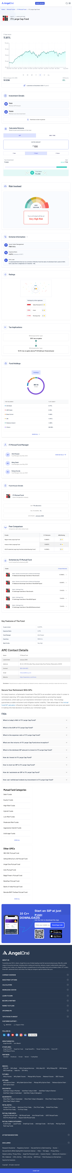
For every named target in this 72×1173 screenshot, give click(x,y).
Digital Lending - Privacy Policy (11, 1154)
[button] (36, 720)
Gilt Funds (51, 1124)
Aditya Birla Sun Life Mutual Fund (15, 859)
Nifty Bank (13, 1068)
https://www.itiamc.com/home (28, 677)
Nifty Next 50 (40, 1068)
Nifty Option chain (9, 1082)
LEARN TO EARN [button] (7, 996)
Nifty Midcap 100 (52, 1068)
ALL (49, 75)
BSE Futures (60, 1076)
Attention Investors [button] (10, 1135)
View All (17, 840)
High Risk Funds (9, 805)
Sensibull (5, 1056)
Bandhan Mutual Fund (11, 881)
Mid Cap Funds (60, 1124)
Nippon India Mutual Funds (26, 1117)
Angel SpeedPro (29, 1049)
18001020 (8, 1024)
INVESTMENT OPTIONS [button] (9, 980)
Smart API (54, 1049)
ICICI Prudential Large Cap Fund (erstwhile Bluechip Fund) (20, 549)
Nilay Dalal (15, 462)
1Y (36, 75)
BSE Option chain (8, 1084)
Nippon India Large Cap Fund (12, 539)
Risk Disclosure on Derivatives (51, 1157)
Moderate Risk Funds (11, 822)
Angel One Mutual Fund (11, 864)
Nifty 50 (5, 1068)
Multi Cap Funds (8, 1126)
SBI (7, 418)
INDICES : (5, 1066)
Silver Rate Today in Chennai (54, 1099)
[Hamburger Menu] (70, 3)
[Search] (67, 3)
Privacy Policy (55, 1151)
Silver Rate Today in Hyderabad (12, 1099)
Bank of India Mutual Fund (12, 887)
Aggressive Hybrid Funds (12, 828)
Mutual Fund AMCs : (9, 1113)
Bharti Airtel (9, 414)
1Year (14, 153)
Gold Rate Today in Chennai (47, 1091)
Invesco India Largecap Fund (12, 544)
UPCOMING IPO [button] (7, 1010)
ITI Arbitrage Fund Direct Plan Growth (22, 591)
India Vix (17, 1070)
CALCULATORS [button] (7, 985)
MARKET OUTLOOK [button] (8, 1006)
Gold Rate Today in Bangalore (33, 1093)
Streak (20, 1056)
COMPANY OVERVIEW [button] (9, 975)
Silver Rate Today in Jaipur (11, 1101)
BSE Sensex (63, 1068)
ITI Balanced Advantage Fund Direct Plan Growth (25, 575)
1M (23, 75)
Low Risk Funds (9, 817)
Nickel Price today (52, 1107)
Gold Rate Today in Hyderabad (12, 1093)
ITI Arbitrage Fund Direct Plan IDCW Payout (24, 599)
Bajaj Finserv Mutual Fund (12, 875)
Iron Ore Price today (9, 1109)
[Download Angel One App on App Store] (56, 936)
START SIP (36, 1171)
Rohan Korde (16, 471)
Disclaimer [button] (6, 1143)
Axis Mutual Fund (9, 870)
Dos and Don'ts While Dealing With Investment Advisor (19, 1151)
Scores (55, 1148)
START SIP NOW (40, 3)
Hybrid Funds (8, 811)
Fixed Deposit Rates (9, 1051)
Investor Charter (46, 1154)
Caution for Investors (8, 1160)
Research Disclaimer (8, 1148)
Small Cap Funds (28, 1124)
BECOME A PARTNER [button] (8, 1001)
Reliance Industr (11, 423)
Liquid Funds (17, 1124)
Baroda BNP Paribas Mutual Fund (15, 892)
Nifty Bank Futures (20, 1076)
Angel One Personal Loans (31, 1154)
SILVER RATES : (7, 1097)
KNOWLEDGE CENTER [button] (9, 990)
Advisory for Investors (59, 1154)
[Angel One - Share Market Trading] (7, 3)
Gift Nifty (25, 1070)
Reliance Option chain (59, 1082)
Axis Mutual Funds (38, 1115)
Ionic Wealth (17, 1043)
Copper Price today (9, 1107)
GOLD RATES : (6, 1088)
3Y (40, 75)
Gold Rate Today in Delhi (29, 1091)
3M (27, 75)
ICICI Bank (9, 406)
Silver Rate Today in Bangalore (33, 1099)
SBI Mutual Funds (24, 1115)
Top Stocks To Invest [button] (10, 1016)
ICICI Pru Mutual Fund (9, 1117)
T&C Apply (46, 1151)
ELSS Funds (7, 1124)
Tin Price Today (22, 1109)
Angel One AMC (7, 1043)
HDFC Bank (9, 410)
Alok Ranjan (16, 454)
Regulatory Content (23, 1148)
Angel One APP (7, 1049)
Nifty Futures (7, 1076)
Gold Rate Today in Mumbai (11, 1091)
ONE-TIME (52, 135)
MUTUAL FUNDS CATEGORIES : (12, 1121)
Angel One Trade (18, 1049)
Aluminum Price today (25, 1107)
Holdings (36, 372)
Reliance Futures (48, 1076)
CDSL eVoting (17, 1157)
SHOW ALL (35, 434)
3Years (36, 153)
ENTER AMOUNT (36, 142)
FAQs (39, 1151)
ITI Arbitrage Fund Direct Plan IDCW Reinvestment (26, 607)
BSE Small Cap (7, 1070)
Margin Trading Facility (43, 1049)
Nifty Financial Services (26, 1068)
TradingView (34, 1056)
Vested (27, 1056)
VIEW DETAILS (59, 454)
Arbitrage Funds (9, 833)
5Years (58, 153)
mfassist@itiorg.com (25, 672)
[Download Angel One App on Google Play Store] (56, 932)
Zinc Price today (39, 1107)
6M (32, 75)
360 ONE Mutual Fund (11, 853)
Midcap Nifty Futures (34, 1076)
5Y (44, 75)
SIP (20, 135)
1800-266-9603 (24, 668)
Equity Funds (8, 800)
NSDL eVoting (27, 1157)
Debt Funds (7, 794)
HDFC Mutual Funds (52, 1115)
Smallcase (13, 1056)
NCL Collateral (6, 1157)
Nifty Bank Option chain (24, 1082)
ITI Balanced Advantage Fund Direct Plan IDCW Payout (27, 583)
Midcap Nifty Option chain (42, 1082)
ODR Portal (37, 1157)
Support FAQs (20, 1024)
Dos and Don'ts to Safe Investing (41, 1148)
